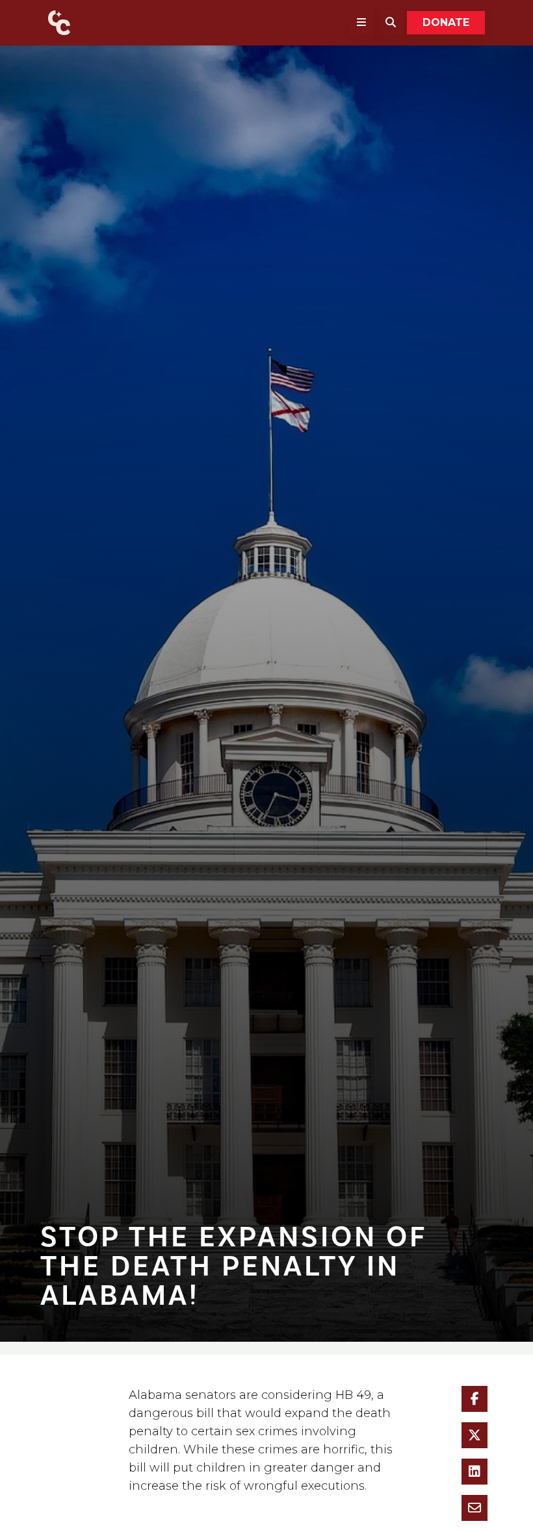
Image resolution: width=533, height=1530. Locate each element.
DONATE (445, 22)
